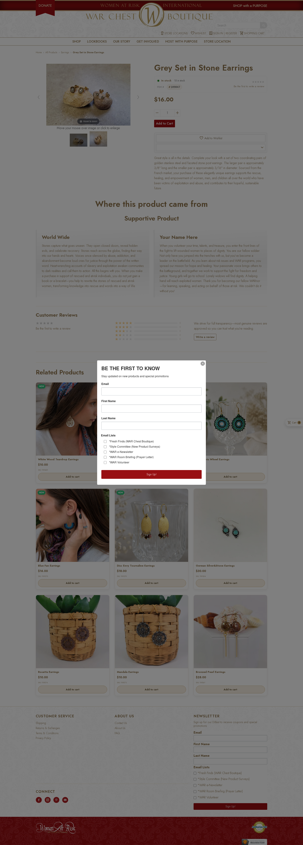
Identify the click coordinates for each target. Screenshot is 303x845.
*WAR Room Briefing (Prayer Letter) (131, 457)
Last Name (108, 418)
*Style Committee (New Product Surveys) (134, 446)
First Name (108, 401)
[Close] (203, 363)
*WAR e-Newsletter (121, 452)
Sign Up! (152, 474)
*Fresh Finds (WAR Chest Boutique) (131, 441)
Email (105, 383)
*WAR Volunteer (119, 462)
